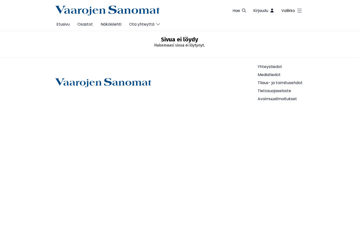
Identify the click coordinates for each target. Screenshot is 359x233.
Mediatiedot (269, 75)
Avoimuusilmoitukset (277, 99)
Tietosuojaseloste (274, 91)
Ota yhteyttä (141, 24)
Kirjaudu (260, 10)
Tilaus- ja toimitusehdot (280, 83)
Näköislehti (111, 24)
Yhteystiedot (270, 66)
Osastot (85, 24)
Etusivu (63, 24)
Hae (236, 10)
